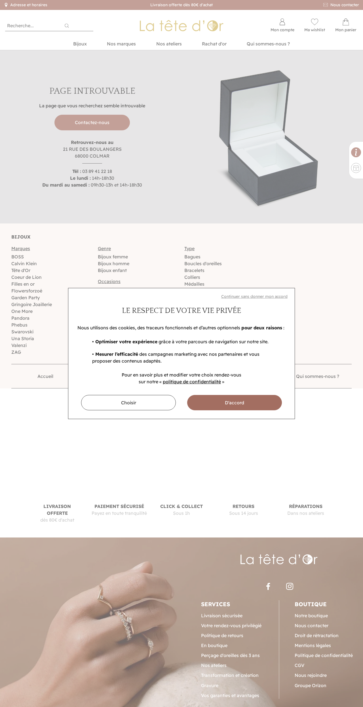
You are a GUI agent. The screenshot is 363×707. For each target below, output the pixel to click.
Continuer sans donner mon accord (254, 296)
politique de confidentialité (192, 381)
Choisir (128, 402)
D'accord (234, 402)
